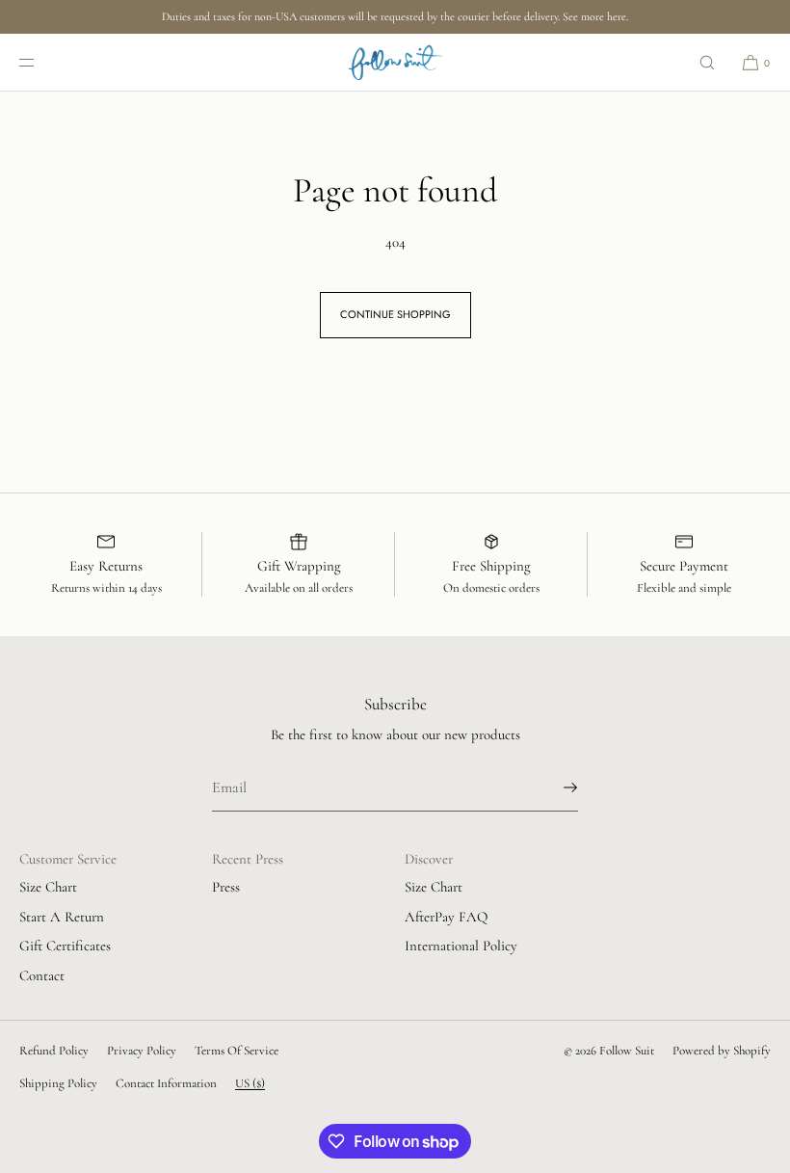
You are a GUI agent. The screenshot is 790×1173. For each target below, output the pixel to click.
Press (226, 886)
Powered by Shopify (721, 1050)
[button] (707, 62)
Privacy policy (141, 1050)
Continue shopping (395, 314)
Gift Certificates (65, 945)
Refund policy (54, 1050)
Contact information (166, 1083)
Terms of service (236, 1050)
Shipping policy (58, 1083)
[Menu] (42, 62)
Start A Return (61, 916)
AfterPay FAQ (446, 916)
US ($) (250, 1083)
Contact (42, 975)
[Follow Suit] (395, 63)
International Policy (461, 945)
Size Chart (48, 886)
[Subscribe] (554, 787)
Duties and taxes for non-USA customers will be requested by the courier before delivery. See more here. (395, 16)
